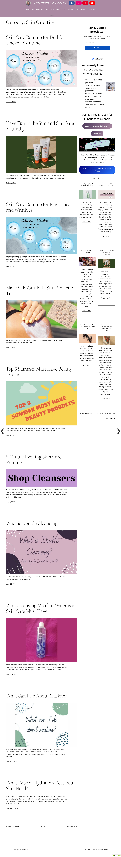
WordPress (104, 849)
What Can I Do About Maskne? (36, 696)
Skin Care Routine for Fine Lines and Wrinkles (38, 207)
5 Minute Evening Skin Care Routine (33, 459)
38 (110, 413)
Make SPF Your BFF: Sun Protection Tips (41, 290)
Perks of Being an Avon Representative (106, 184)
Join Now (97, 134)
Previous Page (12, 826)
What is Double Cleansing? (32, 523)
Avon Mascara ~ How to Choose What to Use (88, 327)
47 (114, 413)
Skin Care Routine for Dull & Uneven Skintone (34, 40)
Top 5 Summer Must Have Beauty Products (39, 371)
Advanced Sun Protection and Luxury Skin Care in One (106, 328)
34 (101, 413)
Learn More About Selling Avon (97, 126)
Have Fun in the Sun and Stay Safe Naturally (40, 126)
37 (108, 413)
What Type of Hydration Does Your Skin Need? (40, 785)
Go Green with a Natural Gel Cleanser (88, 184)
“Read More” (86, 222)
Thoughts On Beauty (50, 3)
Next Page (72, 826)
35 (103, 413)
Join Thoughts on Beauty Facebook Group (97, 169)
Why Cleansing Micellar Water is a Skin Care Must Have (40, 608)
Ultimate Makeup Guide (88, 251)
